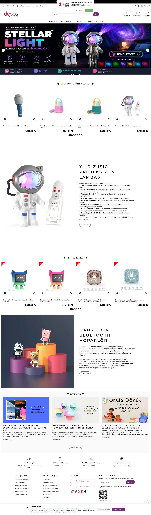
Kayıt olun (130, 482)
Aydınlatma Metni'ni (107, 486)
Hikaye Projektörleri (21, 491)
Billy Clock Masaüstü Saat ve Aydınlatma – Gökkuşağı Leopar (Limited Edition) (92, 300)
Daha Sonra (78, 10)
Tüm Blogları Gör (75, 447)
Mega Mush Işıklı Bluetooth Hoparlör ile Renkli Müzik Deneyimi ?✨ (74, 427)
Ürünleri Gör (85, 225)
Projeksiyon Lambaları (21, 480)
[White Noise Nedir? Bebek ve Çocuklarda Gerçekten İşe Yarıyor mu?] (26, 410)
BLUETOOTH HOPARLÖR (55, 21)
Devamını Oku (7, 439)
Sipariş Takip (39, 6)
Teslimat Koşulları (47, 494)
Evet (88, 10)
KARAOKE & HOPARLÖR (74, 21)
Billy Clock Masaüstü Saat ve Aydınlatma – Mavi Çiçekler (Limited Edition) (130, 300)
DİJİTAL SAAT (88, 21)
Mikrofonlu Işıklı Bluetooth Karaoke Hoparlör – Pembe (56, 126)
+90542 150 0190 (84, 487)
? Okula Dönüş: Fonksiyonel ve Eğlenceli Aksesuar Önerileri (121, 426)
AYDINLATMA (99, 21)
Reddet (79, 510)
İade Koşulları (46, 497)
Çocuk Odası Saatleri (21, 494)
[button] (71, 74)
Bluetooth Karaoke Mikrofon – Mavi (15, 126)
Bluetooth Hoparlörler (21, 488)
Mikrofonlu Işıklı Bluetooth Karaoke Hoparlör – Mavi (94, 126)
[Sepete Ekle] (5, 119)
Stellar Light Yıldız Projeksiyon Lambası (129, 126)
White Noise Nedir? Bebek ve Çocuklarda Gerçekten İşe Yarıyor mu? (25, 427)
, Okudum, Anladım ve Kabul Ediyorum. (115, 487)
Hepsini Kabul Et (118, 509)
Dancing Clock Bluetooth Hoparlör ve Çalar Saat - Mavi (18, 300)
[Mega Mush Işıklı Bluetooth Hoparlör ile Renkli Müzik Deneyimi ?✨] (75, 410)
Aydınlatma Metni (47, 482)
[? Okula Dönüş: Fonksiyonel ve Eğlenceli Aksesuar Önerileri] (125, 410)
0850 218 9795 (84, 481)
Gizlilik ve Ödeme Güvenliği (50, 491)
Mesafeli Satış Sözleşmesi (50, 485)
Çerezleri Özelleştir (104, 509)
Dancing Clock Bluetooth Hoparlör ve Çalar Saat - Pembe (55, 300)
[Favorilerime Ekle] (34, 119)
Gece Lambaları (20, 482)
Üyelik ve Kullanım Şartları (50, 488)
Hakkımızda (46, 480)
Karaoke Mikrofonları (21, 485)
